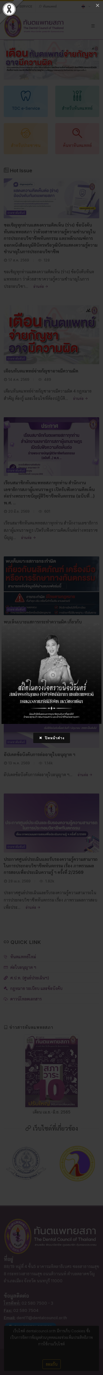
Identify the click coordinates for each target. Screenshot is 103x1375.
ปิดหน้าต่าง (54, 738)
